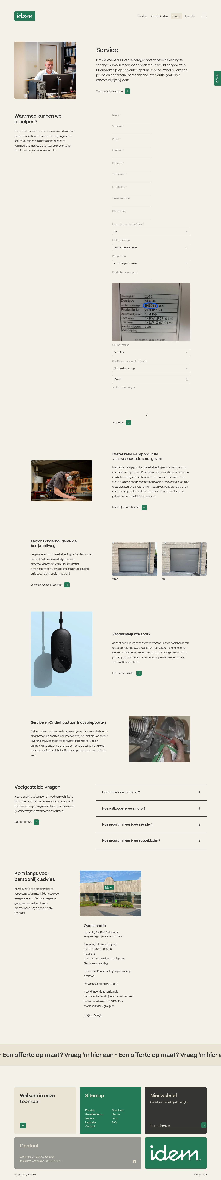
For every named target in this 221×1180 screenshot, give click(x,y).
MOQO (203, 1174)
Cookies (32, 1175)
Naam (116, 115)
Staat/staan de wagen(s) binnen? (129, 361)
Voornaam (117, 126)
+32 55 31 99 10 (115, 936)
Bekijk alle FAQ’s (23, 822)
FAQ (114, 1122)
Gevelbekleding (159, 16)
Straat (116, 139)
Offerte (217, 78)
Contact (90, 1126)
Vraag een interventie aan (109, 91)
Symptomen (119, 256)
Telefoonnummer (121, 198)
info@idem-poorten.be (32, 1161)
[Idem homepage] (24, 16)
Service (89, 1118)
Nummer (117, 150)
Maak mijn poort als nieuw (125, 507)
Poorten (142, 16)
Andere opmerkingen (123, 387)
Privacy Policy (20, 1174)
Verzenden (118, 422)
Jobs (115, 1118)
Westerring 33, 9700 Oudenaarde (101, 932)
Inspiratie (189, 16)
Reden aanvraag (121, 240)
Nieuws (116, 1114)
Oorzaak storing (120, 345)
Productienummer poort (125, 272)
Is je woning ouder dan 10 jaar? (128, 224)
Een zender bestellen (123, 673)
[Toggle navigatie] (204, 16)
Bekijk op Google (93, 1015)
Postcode (118, 163)
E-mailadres (119, 187)
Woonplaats (119, 174)
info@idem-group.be (95, 936)
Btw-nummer (119, 211)
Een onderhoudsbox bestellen (46, 584)
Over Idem (118, 1110)
